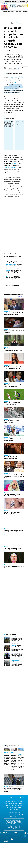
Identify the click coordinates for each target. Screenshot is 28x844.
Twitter (17, 797)
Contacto (15, 816)
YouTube (20, 797)
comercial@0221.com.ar (14, 828)
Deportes (8, 805)
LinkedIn (23, 797)
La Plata (12, 23)
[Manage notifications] (25, 836)
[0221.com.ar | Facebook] (15, 1)
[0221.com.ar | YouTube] (20, 1)
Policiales (4, 11)
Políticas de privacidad (10, 814)
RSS (11, 816)
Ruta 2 (17, 83)
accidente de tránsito (16, 77)
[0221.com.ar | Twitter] (18, 1)
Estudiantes (18, 11)
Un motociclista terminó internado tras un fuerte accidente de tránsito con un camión (13, 278)
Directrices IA (20, 814)
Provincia (6, 803)
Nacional (11, 803)
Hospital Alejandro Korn (11, 167)
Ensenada (21, 803)
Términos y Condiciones (14, 812)
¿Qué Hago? (10, 807)
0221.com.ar (6, 23)
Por (5, 68)
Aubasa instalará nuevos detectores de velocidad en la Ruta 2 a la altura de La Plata (13, 272)
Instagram (11, 797)
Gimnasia (20, 805)
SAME (14, 163)
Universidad (11, 11)
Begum (15, 807)
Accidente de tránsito (10, 256)
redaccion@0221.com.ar (14, 827)
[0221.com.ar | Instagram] (13, 1)
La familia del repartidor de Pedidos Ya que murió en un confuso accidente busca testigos (14, 266)
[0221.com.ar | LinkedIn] (23, 1)
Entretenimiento (14, 809)
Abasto (14, 81)
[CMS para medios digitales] (17, 839)
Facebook (14, 797)
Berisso (16, 803)
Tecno (19, 807)
